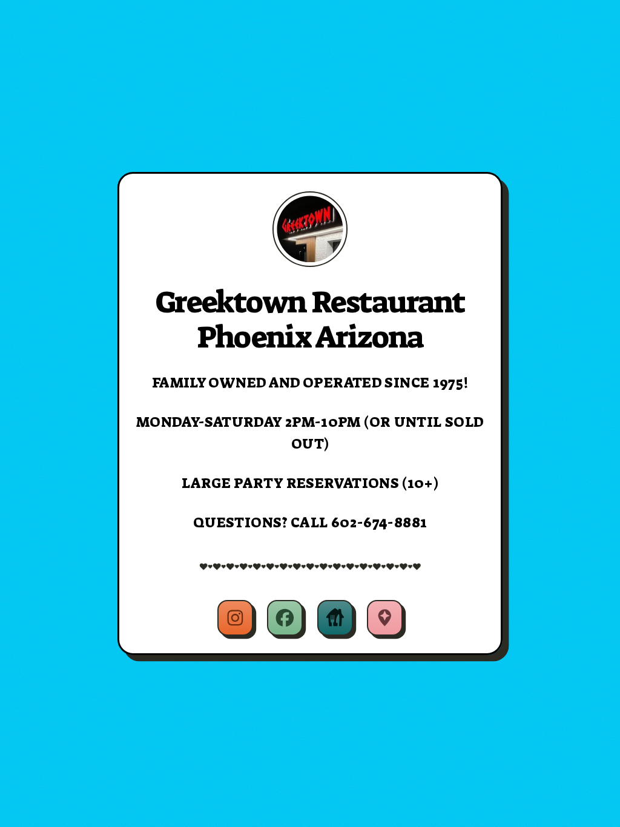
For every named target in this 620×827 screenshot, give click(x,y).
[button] (235, 618)
